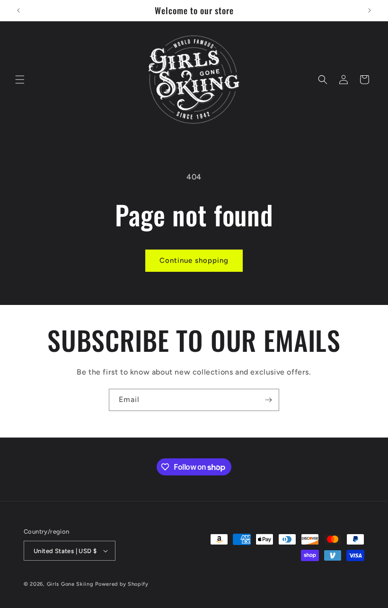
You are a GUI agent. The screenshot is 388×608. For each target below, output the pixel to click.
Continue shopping (194, 260)
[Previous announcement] (18, 10)
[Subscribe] (268, 400)
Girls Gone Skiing (70, 584)
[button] (19, 79)
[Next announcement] (369, 10)
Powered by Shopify (122, 584)
